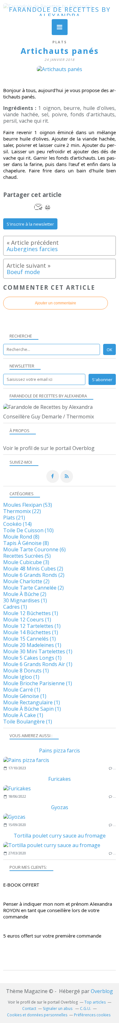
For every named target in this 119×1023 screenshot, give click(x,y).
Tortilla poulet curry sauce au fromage (60, 835)
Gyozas (59, 807)
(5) (27, 555)
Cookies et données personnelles (37, 1015)
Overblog (102, 991)
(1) (25, 600)
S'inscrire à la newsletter (30, 224)
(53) (27, 504)
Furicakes (59, 778)
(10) (28, 530)
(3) (26, 562)
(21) (14, 517)
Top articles (95, 1002)
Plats (59, 42)
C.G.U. (85, 1008)
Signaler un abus (58, 1008)
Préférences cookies (92, 1015)
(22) (22, 511)
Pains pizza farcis (59, 750)
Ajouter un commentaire (55, 303)
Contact (29, 1008)
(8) (21, 536)
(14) (17, 523)
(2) (33, 568)
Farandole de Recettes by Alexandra (59, 12)
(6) (34, 549)
